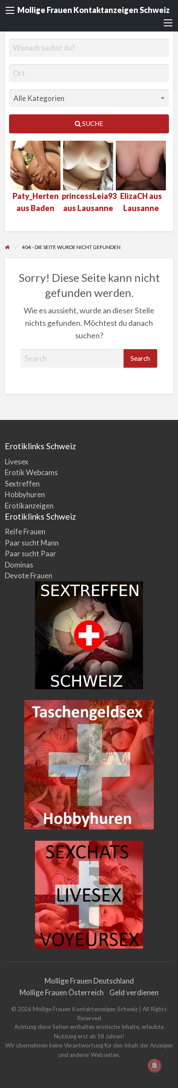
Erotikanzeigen (29, 505)
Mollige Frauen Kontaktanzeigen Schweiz (93, 10)
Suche (92, 123)
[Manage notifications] (155, 1065)
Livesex (17, 461)
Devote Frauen (28, 575)
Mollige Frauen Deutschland (89, 980)
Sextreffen (22, 483)
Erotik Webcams (31, 472)
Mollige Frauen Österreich (61, 992)
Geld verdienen (134, 992)
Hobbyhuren (25, 494)
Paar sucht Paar (30, 553)
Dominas (19, 564)
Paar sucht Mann (32, 542)
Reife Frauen (25, 531)
